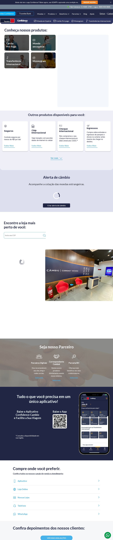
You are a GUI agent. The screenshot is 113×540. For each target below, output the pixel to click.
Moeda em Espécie (44, 21)
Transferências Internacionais (100, 21)
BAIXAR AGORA (90, 2)
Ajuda (92, 14)
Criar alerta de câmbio (56, 205)
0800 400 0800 (104, 7)
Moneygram (78, 21)
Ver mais (54, 158)
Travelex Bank (25, 13)
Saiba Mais (9, 146)
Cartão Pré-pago (62, 21)
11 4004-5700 (86, 7)
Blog (85, 14)
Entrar (102, 13)
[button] (16, 43)
